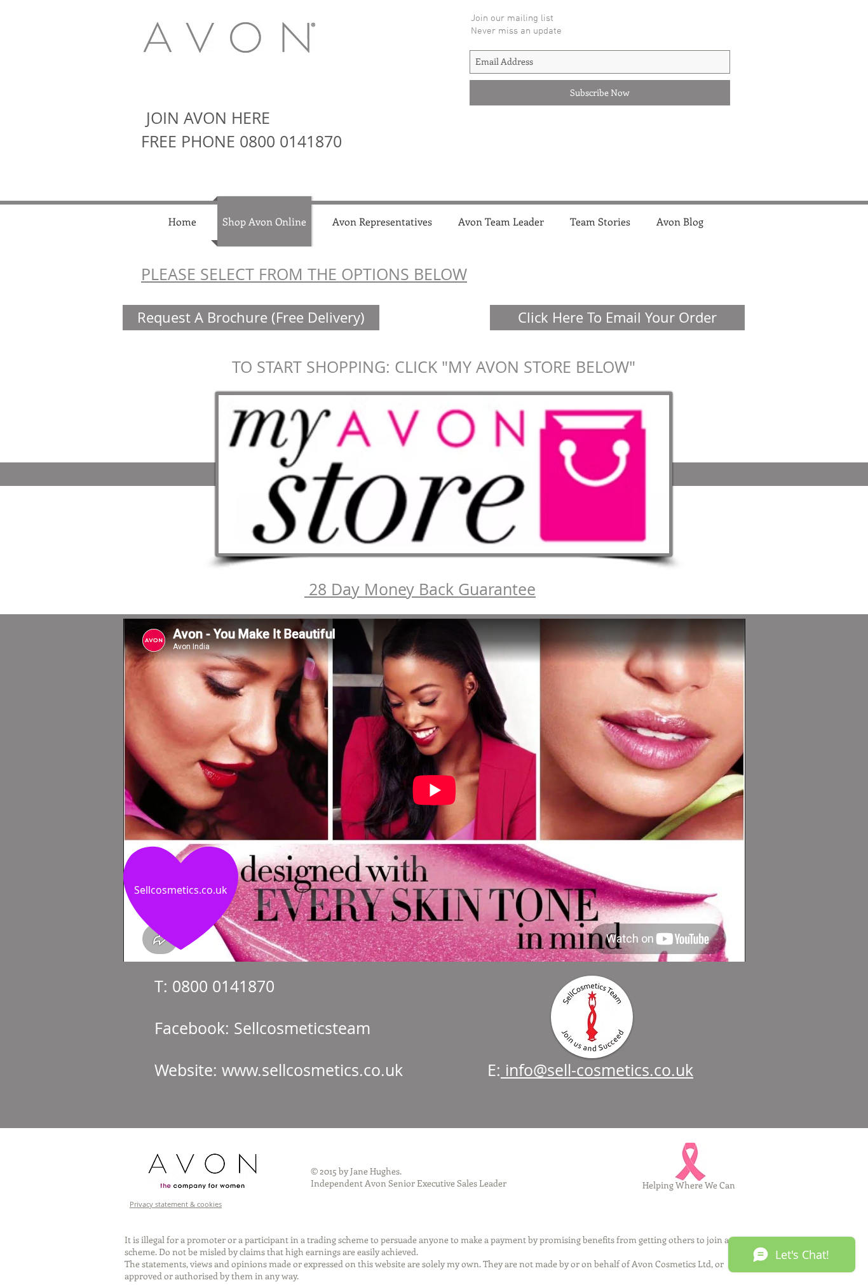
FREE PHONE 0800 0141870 (241, 141)
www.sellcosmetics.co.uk (312, 1070)
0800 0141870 (223, 986)
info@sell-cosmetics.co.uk (597, 1070)
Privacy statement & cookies (176, 1204)
